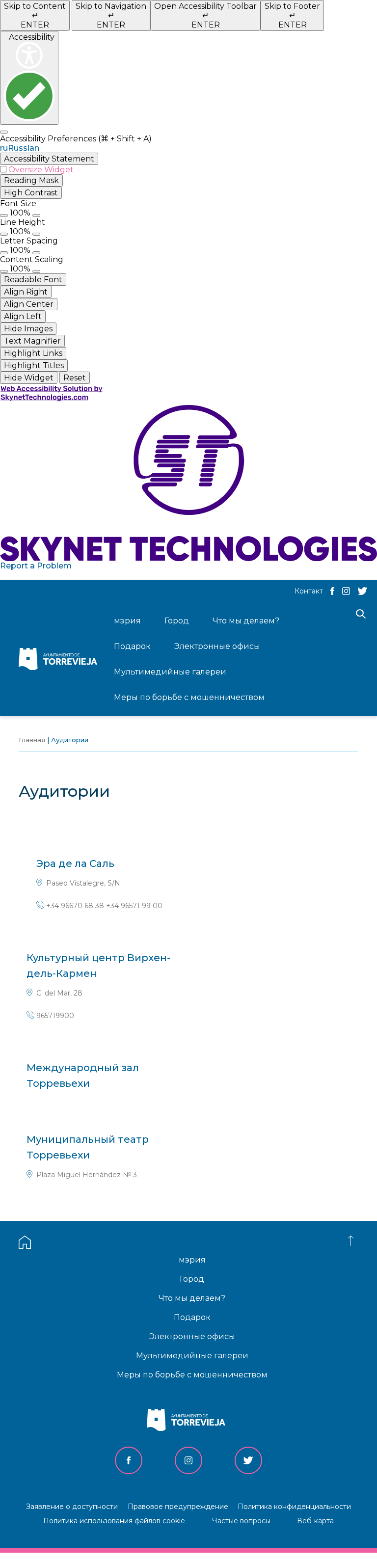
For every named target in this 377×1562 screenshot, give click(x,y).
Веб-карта (315, 1520)
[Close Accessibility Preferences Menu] (4, 132)
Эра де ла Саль (75, 863)
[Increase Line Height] (36, 234)
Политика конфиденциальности (294, 1506)
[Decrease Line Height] (4, 234)
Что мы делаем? (192, 1298)
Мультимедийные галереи (192, 1355)
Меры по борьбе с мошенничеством (192, 1374)
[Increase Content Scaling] (36, 271)
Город (192, 1279)
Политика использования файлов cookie (114, 1520)
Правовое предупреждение (178, 1506)
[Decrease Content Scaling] (4, 271)
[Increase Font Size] (36, 215)
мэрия (192, 1260)
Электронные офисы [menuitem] (217, 646)
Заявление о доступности (72, 1506)
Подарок (192, 1317)
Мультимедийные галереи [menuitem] (170, 671)
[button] (188, 148)
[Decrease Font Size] (4, 215)
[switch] (188, 169)
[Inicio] (60, 660)
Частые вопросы (241, 1520)
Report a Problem (36, 565)
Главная (32, 740)
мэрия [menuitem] (127, 620)
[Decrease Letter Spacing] (4, 252)
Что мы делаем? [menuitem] (246, 620)
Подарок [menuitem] (132, 646)
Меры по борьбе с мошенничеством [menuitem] (189, 697)
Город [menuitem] (176, 620)
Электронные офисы (192, 1336)
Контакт (309, 591)
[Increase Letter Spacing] (36, 252)
